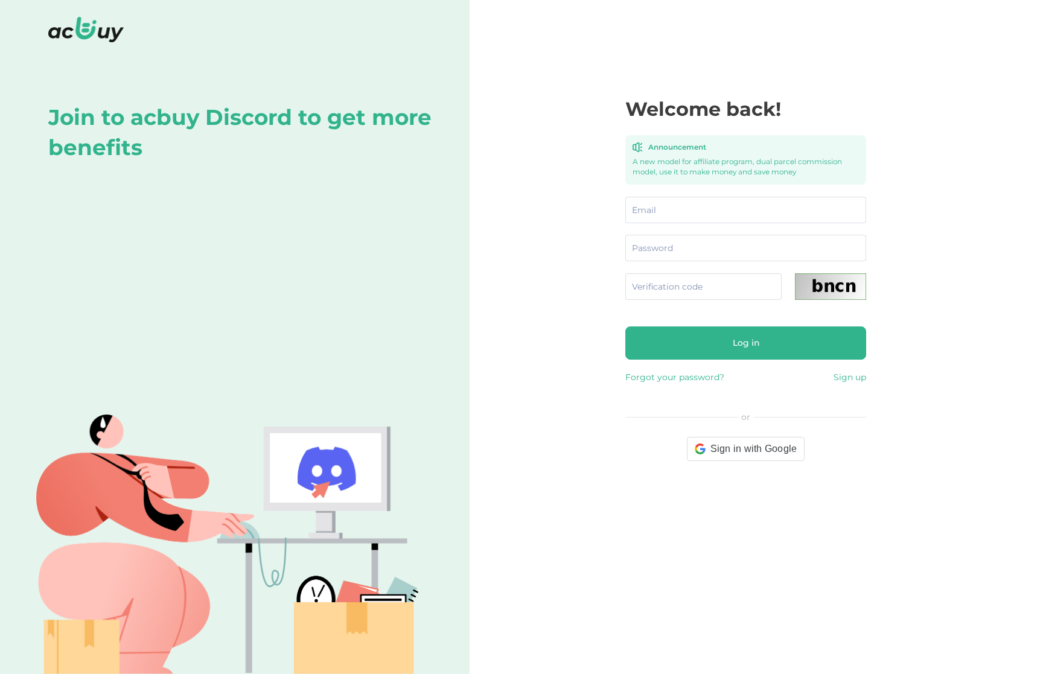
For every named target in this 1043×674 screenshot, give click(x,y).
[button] (746, 449)
